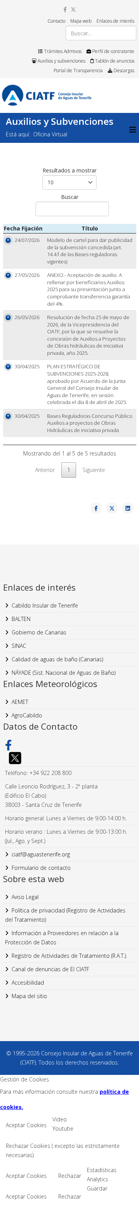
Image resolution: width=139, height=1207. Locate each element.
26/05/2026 (27, 317)
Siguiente (94, 470)
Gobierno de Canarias (39, 632)
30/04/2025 (27, 366)
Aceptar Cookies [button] (26, 1125)
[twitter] (73, 9)
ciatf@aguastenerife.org (41, 854)
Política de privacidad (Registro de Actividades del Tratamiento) (65, 915)
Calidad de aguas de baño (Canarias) (57, 659)
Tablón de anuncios (114, 61)
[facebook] (65, 9)
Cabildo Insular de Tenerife (45, 605)
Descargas (123, 70)
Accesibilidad (28, 982)
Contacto (56, 21)
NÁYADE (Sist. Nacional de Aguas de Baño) (63, 672)
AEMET (20, 701)
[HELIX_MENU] (132, 129)
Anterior (45, 470)
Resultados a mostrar (69, 170)
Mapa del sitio (29, 996)
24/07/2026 (27, 240)
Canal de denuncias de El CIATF (50, 969)
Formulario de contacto (41, 867)
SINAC (19, 645)
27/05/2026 (27, 275)
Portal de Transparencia (78, 70)
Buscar (69, 196)
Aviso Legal (25, 897)
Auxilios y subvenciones (60, 61)
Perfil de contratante (112, 51)
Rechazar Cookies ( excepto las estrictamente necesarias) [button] (63, 1150)
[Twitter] (69, 758)
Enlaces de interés (115, 21)
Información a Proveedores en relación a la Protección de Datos (62, 937)
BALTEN (21, 619)
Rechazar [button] (69, 1175)
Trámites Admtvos (62, 51)
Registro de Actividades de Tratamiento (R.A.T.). (69, 955)
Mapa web (81, 21)
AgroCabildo (27, 715)
